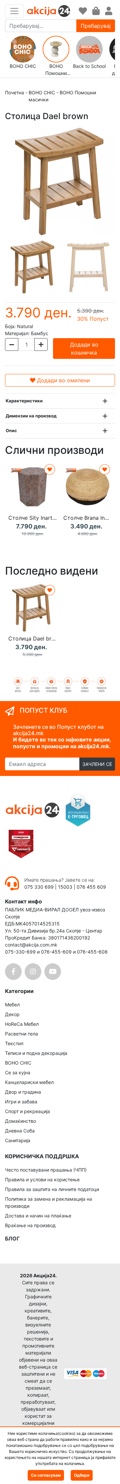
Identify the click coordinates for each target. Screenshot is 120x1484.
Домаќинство (20, 1121)
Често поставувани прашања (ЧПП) (46, 1170)
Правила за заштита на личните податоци (52, 1189)
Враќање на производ (30, 1225)
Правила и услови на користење (42, 1179)
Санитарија (17, 1140)
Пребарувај (96, 25)
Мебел (12, 1004)
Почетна (14, 92)
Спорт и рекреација (27, 1111)
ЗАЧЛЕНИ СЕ (97, 764)
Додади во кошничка (84, 348)
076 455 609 (91, 887)
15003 (65, 887)
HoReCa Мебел (22, 1024)
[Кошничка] (96, 11)
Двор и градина (23, 1092)
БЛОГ (12, 1238)
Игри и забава (21, 1101)
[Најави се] (108, 11)
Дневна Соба (20, 1130)
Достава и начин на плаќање (38, 1215)
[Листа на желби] (83, 11)
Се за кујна (17, 1072)
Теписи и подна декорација (36, 1053)
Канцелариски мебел (29, 1082)
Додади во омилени (62, 380)
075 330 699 (39, 887)
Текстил (14, 1043)
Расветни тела (21, 1033)
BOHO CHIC (42, 92)
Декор (12, 1014)
